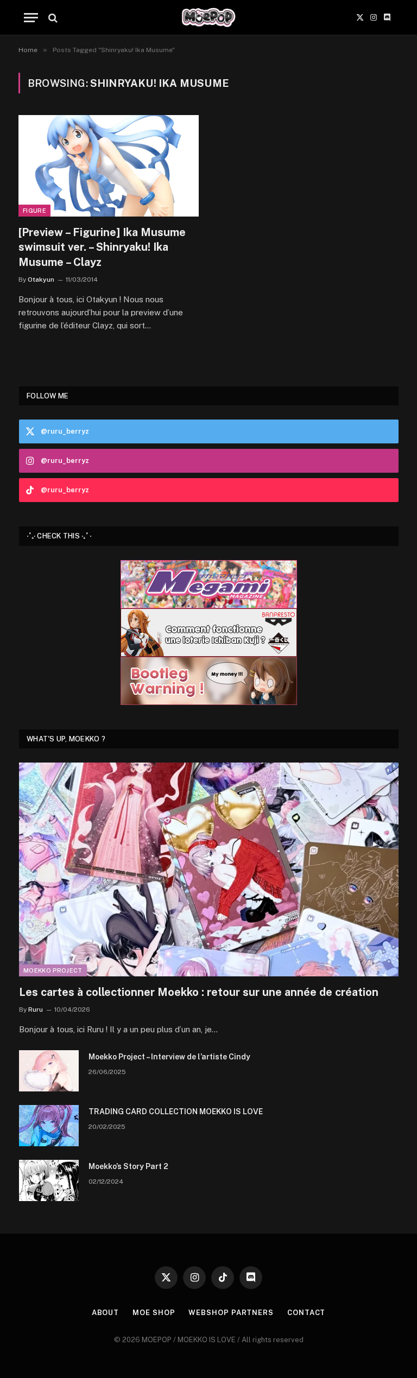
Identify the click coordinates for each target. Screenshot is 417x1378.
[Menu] (31, 17)
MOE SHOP (153, 1313)
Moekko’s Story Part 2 (128, 1166)
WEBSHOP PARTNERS (231, 1313)
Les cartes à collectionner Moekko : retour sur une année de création (198, 992)
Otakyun (41, 279)
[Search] (52, 17)
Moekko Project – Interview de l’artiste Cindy (169, 1056)
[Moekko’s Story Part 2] (49, 1180)
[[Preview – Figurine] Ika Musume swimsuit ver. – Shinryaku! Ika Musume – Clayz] (108, 166)
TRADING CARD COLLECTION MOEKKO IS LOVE (176, 1111)
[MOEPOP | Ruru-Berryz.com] (208, 17)
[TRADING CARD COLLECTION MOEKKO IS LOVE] (49, 1125)
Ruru (35, 1009)
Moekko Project (53, 970)
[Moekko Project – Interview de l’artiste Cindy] (49, 1070)
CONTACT (306, 1313)
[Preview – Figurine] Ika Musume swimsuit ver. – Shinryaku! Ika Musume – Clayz (102, 247)
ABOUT (105, 1313)
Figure (34, 210)
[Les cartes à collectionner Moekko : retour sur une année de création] (209, 869)
